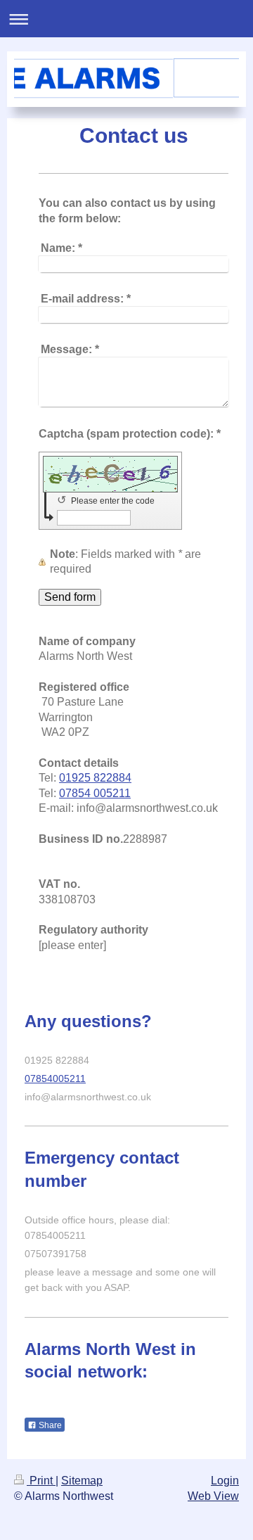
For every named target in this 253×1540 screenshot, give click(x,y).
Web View (213, 1496)
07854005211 (55, 1078)
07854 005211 (95, 793)
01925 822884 (95, 778)
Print (41, 1481)
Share (49, 1425)
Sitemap (82, 1481)
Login (225, 1481)
